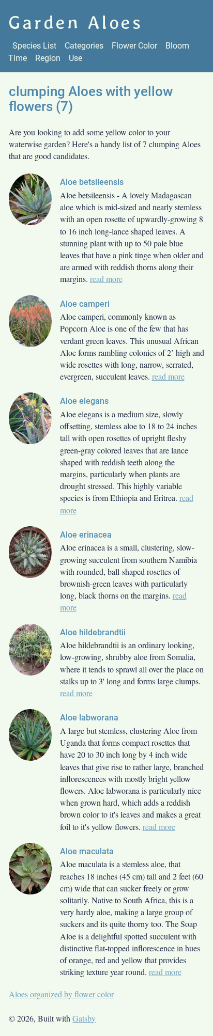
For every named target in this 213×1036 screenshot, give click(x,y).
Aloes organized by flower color (61, 993)
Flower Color (134, 46)
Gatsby (84, 1018)
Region (47, 58)
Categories (84, 46)
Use (75, 58)
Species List (34, 46)
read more (106, 278)
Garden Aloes (75, 22)
